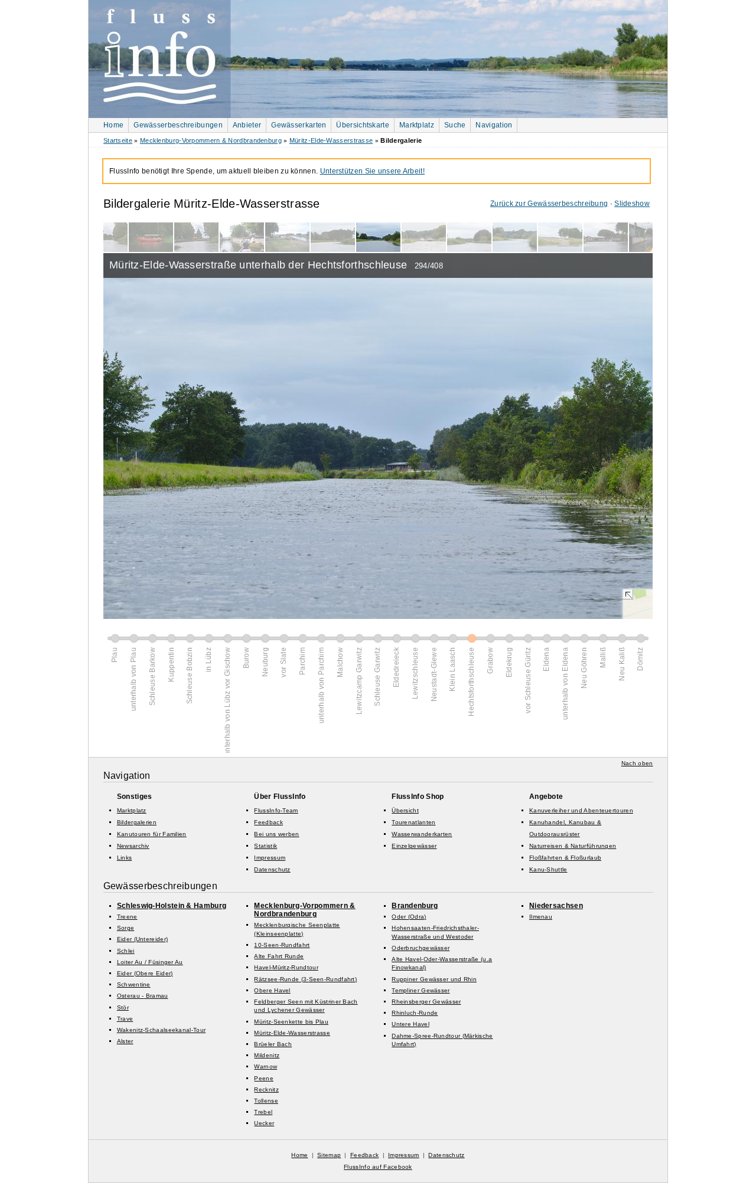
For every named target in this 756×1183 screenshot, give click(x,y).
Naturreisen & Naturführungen (572, 846)
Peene (263, 1078)
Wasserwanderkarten (422, 834)
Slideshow (632, 203)
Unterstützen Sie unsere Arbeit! (372, 171)
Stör (123, 1007)
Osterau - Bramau (142, 995)
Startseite (117, 140)
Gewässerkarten (298, 125)
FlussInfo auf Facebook (378, 1167)
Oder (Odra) (409, 916)
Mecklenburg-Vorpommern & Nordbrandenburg (211, 140)
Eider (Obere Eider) (145, 973)
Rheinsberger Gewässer (426, 1001)
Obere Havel (272, 990)
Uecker (264, 1123)
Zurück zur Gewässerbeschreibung (549, 203)
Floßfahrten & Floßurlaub (565, 857)
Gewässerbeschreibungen (178, 125)
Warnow (265, 1066)
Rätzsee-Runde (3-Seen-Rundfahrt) (305, 979)
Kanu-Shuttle (548, 869)
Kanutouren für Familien (152, 834)
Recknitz (266, 1089)
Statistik (265, 846)
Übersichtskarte (362, 125)
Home (113, 125)
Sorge (126, 928)
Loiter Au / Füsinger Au (150, 962)
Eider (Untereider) (142, 939)
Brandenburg (415, 905)
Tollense (266, 1100)
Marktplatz (416, 125)
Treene (127, 916)
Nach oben (637, 763)
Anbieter (247, 125)
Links (124, 857)
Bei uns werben (276, 834)
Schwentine (134, 984)
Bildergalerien (137, 822)
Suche (455, 125)
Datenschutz (272, 869)
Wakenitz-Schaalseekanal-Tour (161, 1030)
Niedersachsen (556, 905)
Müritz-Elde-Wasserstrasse (331, 140)
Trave (125, 1018)
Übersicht (405, 810)
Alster (125, 1041)
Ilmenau (540, 916)
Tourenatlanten (413, 822)
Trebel (263, 1112)
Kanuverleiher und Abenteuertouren (581, 810)
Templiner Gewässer (420, 990)
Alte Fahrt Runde (279, 956)
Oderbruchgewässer (420, 948)
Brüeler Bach (273, 1044)
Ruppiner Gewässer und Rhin (434, 979)
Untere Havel (410, 1024)
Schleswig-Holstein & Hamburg (171, 905)
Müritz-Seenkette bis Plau (291, 1021)
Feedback (268, 822)
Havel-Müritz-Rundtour (286, 967)
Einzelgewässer (414, 846)
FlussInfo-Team (276, 810)
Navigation (493, 125)
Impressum (269, 857)
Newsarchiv (133, 846)
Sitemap (329, 1155)
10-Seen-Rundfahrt (281, 945)
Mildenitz (266, 1055)
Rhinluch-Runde (415, 1013)
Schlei (126, 951)
